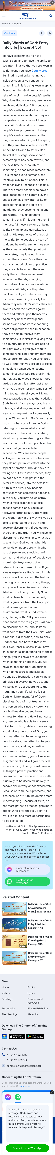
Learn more (24, 1086)
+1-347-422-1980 (17, 1054)
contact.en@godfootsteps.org (24, 1065)
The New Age (9, 1014)
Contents (9, 33)
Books (31, 987)
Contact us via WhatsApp (27, 1148)
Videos (6, 993)
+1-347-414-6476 (17, 1059)
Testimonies (9, 1008)
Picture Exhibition (38, 1008)
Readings (16, 23)
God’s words (39, 70)
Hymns (31, 993)
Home (5, 23)
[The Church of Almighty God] (27, 16)
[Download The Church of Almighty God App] (4, 1036)
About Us (33, 1014)
